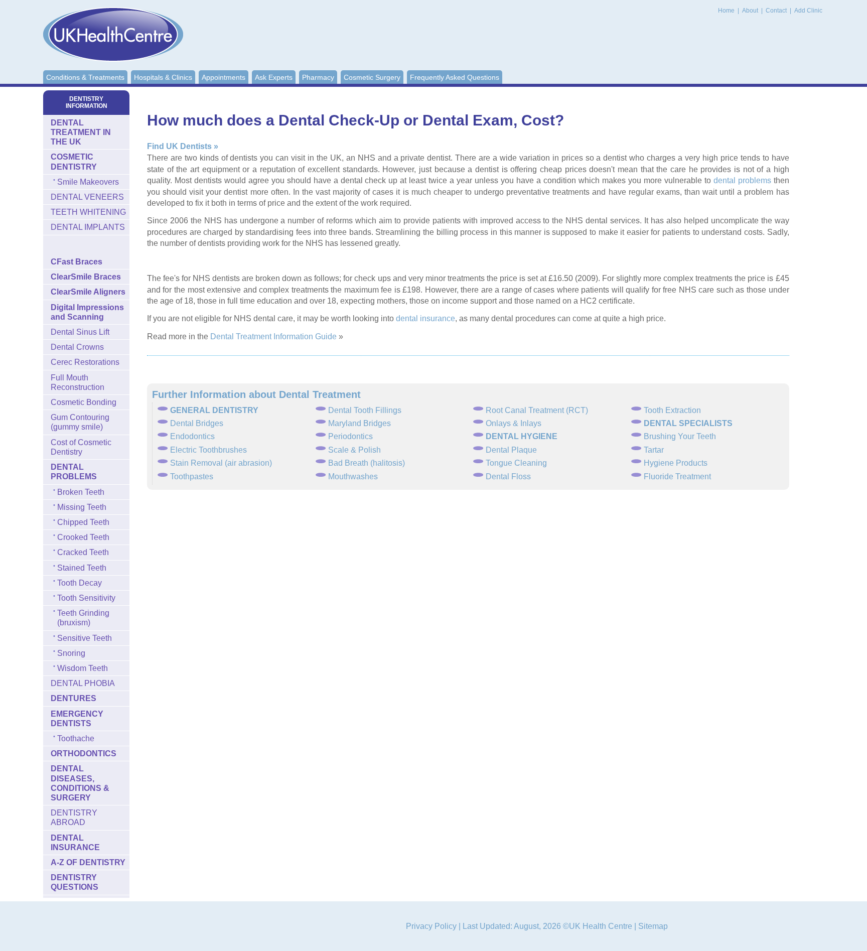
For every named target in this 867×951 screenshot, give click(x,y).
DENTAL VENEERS (87, 197)
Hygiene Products (675, 463)
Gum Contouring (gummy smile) (80, 422)
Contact (777, 10)
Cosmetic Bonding (83, 402)
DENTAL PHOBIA (83, 683)
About (751, 10)
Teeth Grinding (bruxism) (83, 618)
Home (726, 10)
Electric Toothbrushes (208, 450)
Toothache (75, 738)
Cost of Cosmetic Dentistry (81, 447)
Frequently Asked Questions (454, 77)
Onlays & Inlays (513, 423)
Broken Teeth (80, 492)
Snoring (71, 653)
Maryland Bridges (359, 423)
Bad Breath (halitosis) (366, 463)
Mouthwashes (353, 476)
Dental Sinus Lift (80, 332)
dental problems (742, 180)
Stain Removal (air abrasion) (221, 463)
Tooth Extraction (672, 410)
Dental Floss (508, 476)
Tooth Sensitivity (86, 598)
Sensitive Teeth (84, 638)
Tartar (654, 450)
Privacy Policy (431, 926)
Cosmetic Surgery (372, 77)
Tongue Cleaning (516, 463)
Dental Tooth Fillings (364, 410)
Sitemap (653, 926)
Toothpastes (191, 476)
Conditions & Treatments (85, 77)
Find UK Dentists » (182, 146)
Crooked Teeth (83, 537)
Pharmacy (318, 77)
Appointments (223, 77)
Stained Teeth (81, 568)
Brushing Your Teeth (680, 436)
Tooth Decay (79, 583)
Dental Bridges (196, 423)
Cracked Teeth (83, 552)
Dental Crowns (77, 347)
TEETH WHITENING (88, 212)
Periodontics (350, 436)
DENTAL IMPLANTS (88, 227)
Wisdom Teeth (82, 668)
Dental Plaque (511, 450)
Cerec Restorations (85, 362)
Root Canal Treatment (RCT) (537, 410)
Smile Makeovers (88, 182)
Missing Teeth (81, 507)
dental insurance (425, 318)
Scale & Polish (354, 450)
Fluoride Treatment (677, 476)
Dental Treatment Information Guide (273, 336)
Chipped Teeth (83, 522)
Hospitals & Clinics (163, 77)
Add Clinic (808, 10)
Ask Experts (274, 77)
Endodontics (192, 436)
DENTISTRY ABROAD (74, 817)
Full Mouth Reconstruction (77, 382)
